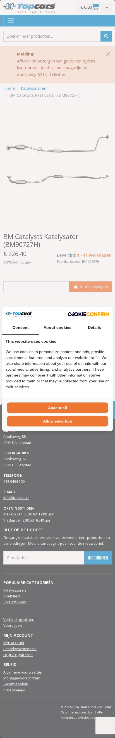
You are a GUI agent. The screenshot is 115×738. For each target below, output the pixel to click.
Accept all (57, 408)
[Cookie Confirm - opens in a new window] (88, 313)
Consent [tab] (21, 327)
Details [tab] (94, 327)
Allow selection (57, 421)
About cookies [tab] (57, 327)
